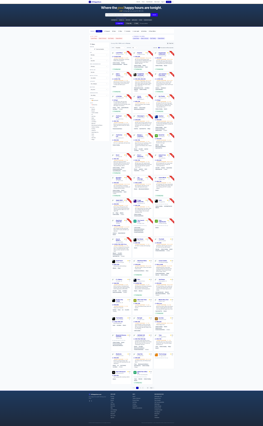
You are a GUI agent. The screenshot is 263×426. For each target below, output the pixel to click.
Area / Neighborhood (95, 64)
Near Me (129, 23)
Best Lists (113, 406)
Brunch (138, 1)
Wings (93, 139)
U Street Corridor (158, 409)
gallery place (134, 19)
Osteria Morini (119, 38)
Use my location (100, 49)
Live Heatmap (114, 409)
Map (112, 408)
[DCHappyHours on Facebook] (89, 401)
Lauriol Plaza (94, 38)
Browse (112, 396)
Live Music (94, 121)
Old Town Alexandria (159, 402)
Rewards (113, 413)
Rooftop (144, 31)
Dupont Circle (158, 398)
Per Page (129, 47)
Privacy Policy (136, 400)
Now (99, 31)
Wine (121, 31)
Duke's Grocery (102, 38)
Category (92, 81)
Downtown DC (158, 408)
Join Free (169, 1)
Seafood (94, 130)
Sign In (163, 1)
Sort (113, 47)
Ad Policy (135, 402)
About (134, 396)
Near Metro (153, 31)
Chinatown (157, 417)
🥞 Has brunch (95, 100)
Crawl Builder (149, 1)
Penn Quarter (158, 400)
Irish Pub (93, 116)
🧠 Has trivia (94, 104)
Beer (115, 31)
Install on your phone (137, 408)
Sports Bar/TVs (95, 132)
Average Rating (94, 92)
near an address (144, 23)
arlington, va (121, 19)
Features (92, 107)
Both (137, 23)
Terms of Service (136, 398)
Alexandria (157, 413)
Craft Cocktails (95, 112)
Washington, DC (158, 396)
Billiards (93, 109)
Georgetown (157, 411)
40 (147, 387)
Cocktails (128, 31)
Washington (157, 404)
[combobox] (127, 14)
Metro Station (94, 75)
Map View (171, 43)
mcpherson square (148, 19)
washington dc (114, 19)
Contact (134, 404)
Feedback (135, 406)
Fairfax (156, 415)
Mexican (93, 123)
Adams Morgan (158, 406)
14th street (128, 19)
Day (91, 52)
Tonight (112, 398)
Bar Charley (111, 38)
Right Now (120, 23)
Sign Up (112, 417)
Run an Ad (113, 415)
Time (91, 58)
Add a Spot (157, 1)
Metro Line (92, 69)
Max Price (92, 87)
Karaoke (93, 119)
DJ (92, 114)
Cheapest (107, 31)
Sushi (93, 134)
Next (151, 387)
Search (154, 14)
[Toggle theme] (172, 2)
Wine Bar (94, 137)
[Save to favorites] (126, 54)
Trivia (143, 1)
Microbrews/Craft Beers (97, 125)
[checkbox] (90, 100)
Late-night (136, 31)
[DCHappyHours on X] (91, 401)
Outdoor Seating (95, 127)
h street (140, 19)
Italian (93, 118)
